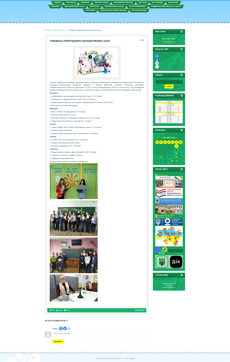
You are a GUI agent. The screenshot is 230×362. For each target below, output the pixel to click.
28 (172, 161)
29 (177, 161)
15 (177, 153)
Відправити (58, 341)
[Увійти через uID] (61, 328)
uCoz (132, 358)
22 (177, 157)
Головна (48, 30)
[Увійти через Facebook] (65, 328)
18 (161, 157)
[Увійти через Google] (69, 328)
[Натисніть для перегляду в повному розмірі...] (97, 79)
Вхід (173, 42)
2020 (55, 30)
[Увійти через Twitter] (157, 67)
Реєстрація (166, 42)
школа (60, 310)
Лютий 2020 (169, 138)
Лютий (61, 30)
